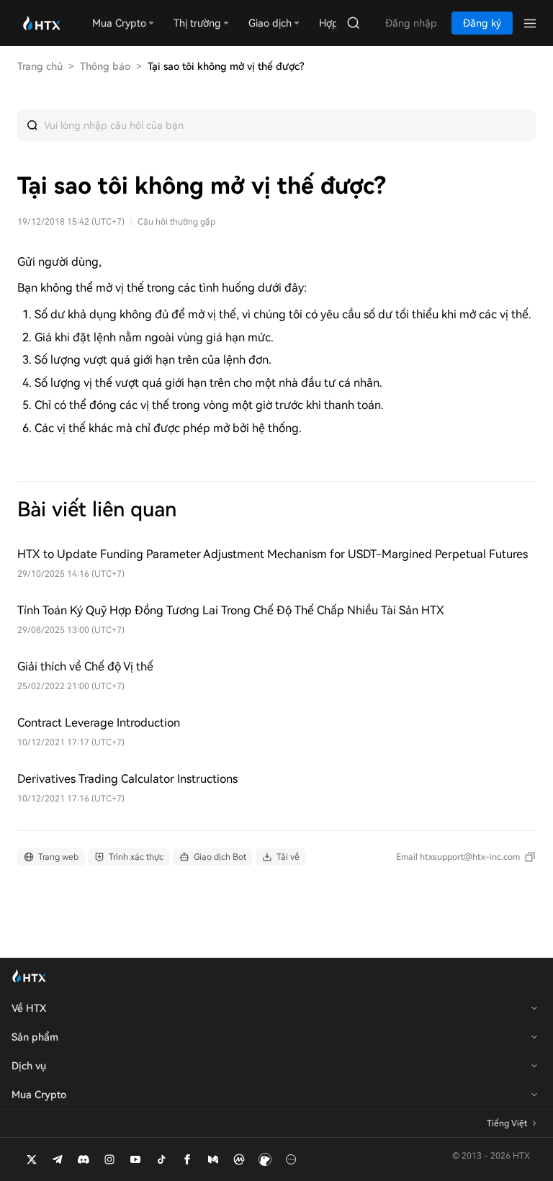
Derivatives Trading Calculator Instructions (127, 779)
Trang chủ (40, 66)
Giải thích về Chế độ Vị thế (85, 666)
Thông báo (105, 66)
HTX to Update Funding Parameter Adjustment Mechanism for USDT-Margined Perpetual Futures (272, 554)
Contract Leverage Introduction (98, 722)
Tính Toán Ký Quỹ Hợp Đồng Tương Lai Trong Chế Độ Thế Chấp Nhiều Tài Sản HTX (230, 610)
